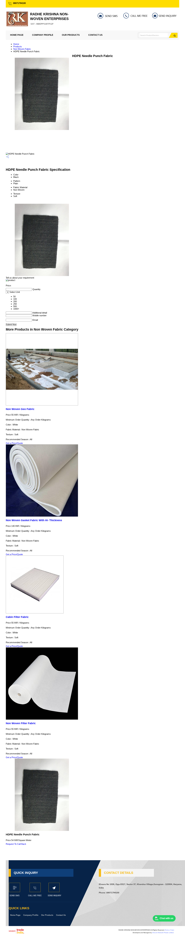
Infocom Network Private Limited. (163, 932)
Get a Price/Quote (14, 443)
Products (17, 46)
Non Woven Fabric (22, 49)
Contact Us (95, 35)
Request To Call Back (16, 844)
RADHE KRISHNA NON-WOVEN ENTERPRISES (49, 18)
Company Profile (42, 35)
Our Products (71, 35)
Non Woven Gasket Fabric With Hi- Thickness (34, 520)
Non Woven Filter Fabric (21, 723)
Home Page (16, 35)
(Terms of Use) (169, 930)
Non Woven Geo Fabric (20, 409)
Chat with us (166, 918)
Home (16, 44)
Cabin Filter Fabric (17, 617)
